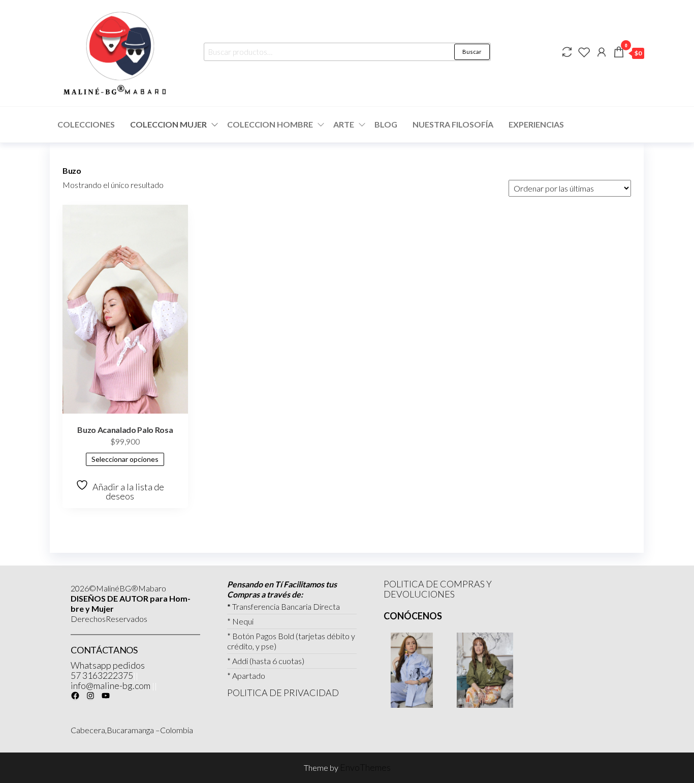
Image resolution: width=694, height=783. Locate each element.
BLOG (385, 124)
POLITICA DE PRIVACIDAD (283, 692)
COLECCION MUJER (168, 124)
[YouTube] (105, 695)
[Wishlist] (584, 52)
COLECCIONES (86, 124)
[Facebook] (75, 695)
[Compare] (567, 52)
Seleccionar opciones (125, 459)
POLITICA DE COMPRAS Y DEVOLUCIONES (438, 589)
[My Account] (601, 52)
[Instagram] (90, 695)
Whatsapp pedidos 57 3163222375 (108, 670)
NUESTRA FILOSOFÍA (453, 124)
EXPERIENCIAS (536, 124)
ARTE (343, 124)
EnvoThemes (365, 767)
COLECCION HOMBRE (270, 124)
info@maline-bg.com (110, 685)
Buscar (472, 51)
